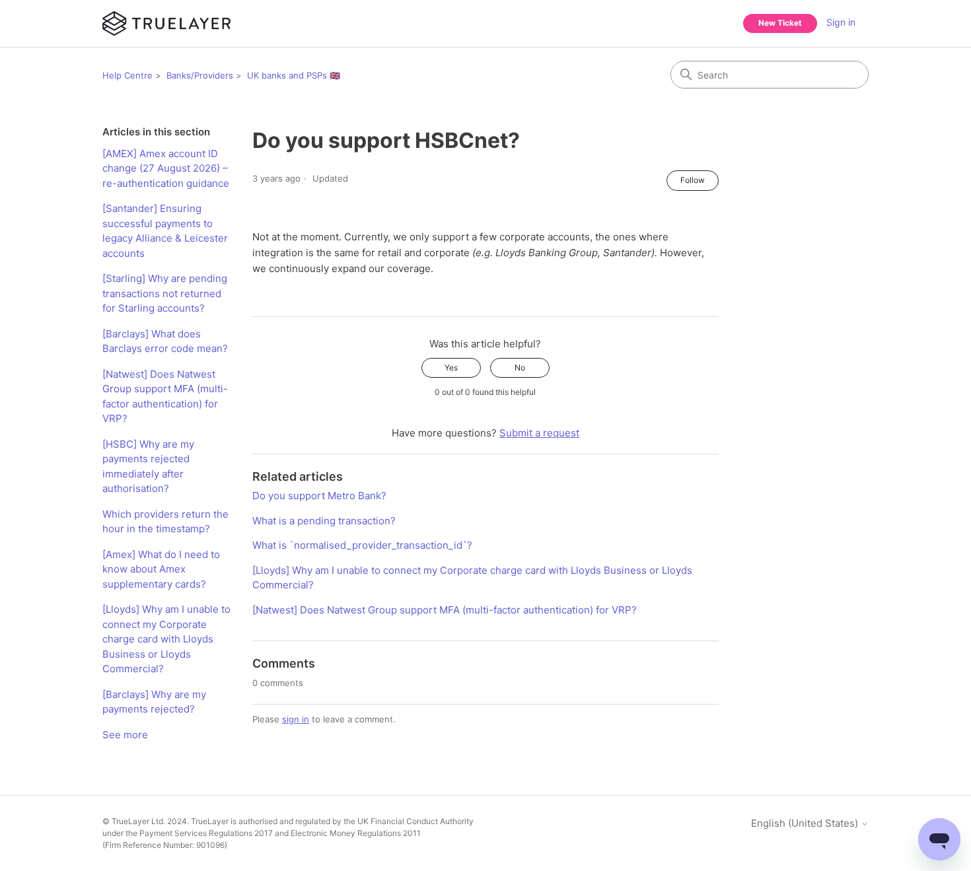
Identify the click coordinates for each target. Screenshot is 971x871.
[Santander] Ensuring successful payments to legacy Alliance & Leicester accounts (165, 231)
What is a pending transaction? (324, 520)
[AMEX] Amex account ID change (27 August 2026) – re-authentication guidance (165, 168)
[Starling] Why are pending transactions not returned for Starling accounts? (164, 293)
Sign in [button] (840, 22)
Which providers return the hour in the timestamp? (165, 522)
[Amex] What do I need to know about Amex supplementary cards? (161, 569)
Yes (451, 367)
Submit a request (539, 433)
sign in (295, 719)
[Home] (166, 23)
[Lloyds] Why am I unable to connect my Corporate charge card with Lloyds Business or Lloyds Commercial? (166, 639)
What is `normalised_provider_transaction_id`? (362, 545)
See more (125, 734)
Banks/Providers (199, 75)
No (520, 367)
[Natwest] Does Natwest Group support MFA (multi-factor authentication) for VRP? (165, 396)
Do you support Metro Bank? (319, 495)
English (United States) (806, 823)
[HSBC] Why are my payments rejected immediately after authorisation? (148, 466)
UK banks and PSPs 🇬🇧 (293, 75)
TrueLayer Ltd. (138, 821)
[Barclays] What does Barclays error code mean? (165, 341)
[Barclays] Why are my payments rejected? (154, 702)
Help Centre (127, 75)
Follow (692, 180)
